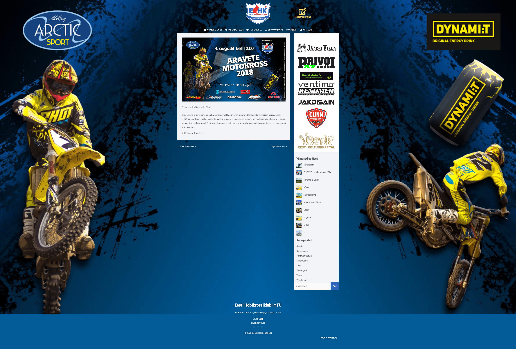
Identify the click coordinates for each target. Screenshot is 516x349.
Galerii (306, 210)
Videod (299, 275)
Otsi (334, 286)
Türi (305, 232)
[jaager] (316, 48)
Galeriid (299, 246)
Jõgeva (307, 217)
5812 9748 (258, 326)
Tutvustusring (310, 195)
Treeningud (301, 270)
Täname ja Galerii (311, 179)
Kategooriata (302, 251)
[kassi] (316, 76)
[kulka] (316, 140)
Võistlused (199, 107)
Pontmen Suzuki (304, 256)
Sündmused (187, 107)
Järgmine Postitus (280, 146)
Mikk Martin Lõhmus (313, 202)
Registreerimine (302, 16)
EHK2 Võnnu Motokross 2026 (318, 172)
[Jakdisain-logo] (316, 102)
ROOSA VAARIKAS (328, 337)
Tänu (298, 265)
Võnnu (306, 187)
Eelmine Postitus (187, 146)
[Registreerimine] (302, 11)
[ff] (316, 88)
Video (306, 225)
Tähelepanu (309, 164)
